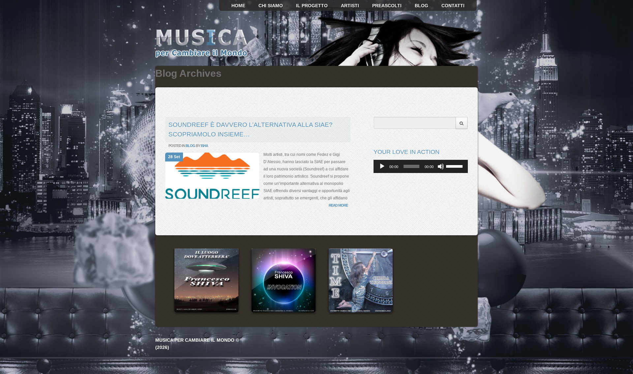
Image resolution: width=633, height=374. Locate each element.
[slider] (455, 166)
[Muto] (440, 166)
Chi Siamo (270, 5)
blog (421, 5)
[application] (421, 166)
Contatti (453, 5)
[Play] (382, 166)
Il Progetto (312, 5)
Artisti (350, 5)
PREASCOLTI (387, 5)
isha (204, 146)
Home (238, 5)
